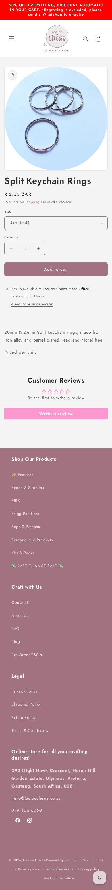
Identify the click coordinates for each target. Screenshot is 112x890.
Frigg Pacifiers (25, 513)
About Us (19, 615)
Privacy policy (28, 869)
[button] (11, 38)
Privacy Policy (24, 691)
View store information (32, 304)
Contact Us (21, 602)
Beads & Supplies (27, 487)
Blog (15, 641)
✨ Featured (22, 474)
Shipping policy (88, 869)
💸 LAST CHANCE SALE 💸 (37, 566)
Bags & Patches (25, 526)
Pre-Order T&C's (26, 655)
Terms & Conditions (29, 730)
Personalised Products (32, 540)
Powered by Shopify (61, 860)
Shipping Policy (26, 704)
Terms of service (57, 869)
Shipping (33, 202)
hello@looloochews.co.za (36, 798)
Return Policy (23, 717)
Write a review (56, 413)
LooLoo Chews (34, 860)
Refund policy (92, 860)
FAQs (16, 628)
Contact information (59, 878)
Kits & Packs (22, 553)
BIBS (15, 500)
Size (7, 211)
